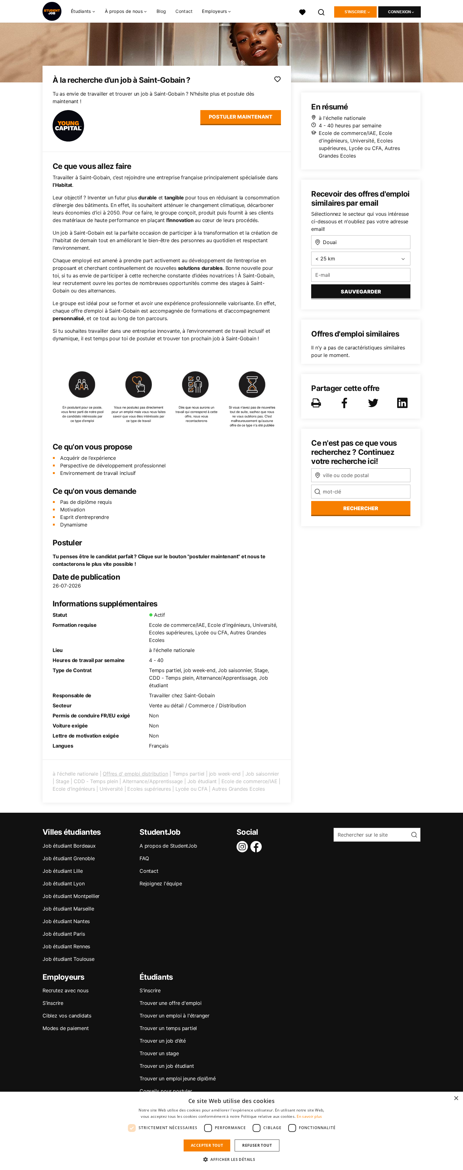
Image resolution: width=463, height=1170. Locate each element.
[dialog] (231, 1131)
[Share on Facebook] (345, 403)
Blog (161, 11)
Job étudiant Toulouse (68, 959)
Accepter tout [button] (207, 1145)
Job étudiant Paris (64, 934)
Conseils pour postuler (166, 1091)
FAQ (144, 858)
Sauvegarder (361, 291)
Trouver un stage (159, 1053)
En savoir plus (309, 1116)
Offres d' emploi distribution (135, 774)
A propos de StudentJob (168, 846)
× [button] (456, 1098)
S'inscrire (355, 12)
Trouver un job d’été (163, 1041)
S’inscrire (53, 1003)
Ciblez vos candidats (67, 1015)
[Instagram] (243, 846)
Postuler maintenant (240, 117)
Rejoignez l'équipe (161, 883)
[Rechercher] (321, 11)
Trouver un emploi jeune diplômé (178, 1078)
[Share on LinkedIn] (403, 403)
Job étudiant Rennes (66, 946)
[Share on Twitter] (374, 403)
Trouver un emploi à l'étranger (174, 1015)
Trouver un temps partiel (168, 1028)
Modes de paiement (66, 1028)
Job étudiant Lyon (64, 883)
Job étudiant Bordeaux (69, 846)
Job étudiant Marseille (68, 908)
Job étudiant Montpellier (71, 896)
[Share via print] (317, 403)
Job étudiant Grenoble (69, 858)
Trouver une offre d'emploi (171, 1003)
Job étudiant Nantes (66, 921)
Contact (183, 11)
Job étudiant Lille (63, 871)
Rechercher (360, 508)
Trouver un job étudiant (167, 1066)
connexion (399, 12)
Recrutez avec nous (65, 990)
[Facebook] (257, 846)
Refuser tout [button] (257, 1145)
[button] (231, 1159)
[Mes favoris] (302, 11)
